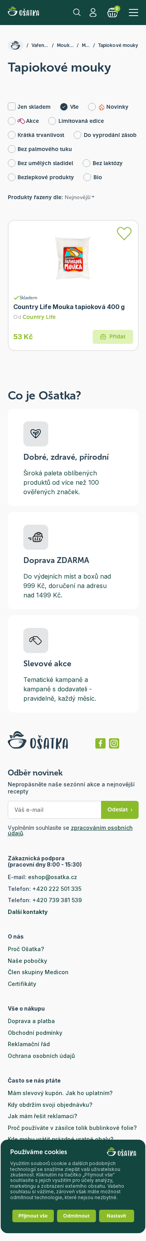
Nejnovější (77, 197)
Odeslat (117, 809)
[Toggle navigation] (133, 12)
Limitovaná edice (81, 121)
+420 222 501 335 (56, 888)
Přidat (117, 336)
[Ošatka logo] (23, 12)
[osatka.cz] (15, 45)
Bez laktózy (108, 163)
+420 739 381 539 (57, 900)
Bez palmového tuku (45, 149)
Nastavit (116, 1216)
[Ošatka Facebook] (100, 743)
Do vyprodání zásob (110, 135)
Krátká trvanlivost (41, 135)
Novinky (117, 107)
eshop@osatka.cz (52, 877)
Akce (32, 121)
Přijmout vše (32, 1216)
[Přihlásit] (124, 233)
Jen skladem (34, 107)
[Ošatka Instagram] (114, 743)
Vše (74, 107)
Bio (97, 177)
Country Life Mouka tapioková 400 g (69, 307)
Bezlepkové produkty (46, 177)
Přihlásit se (94, 12)
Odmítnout (76, 1216)
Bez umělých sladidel (45, 163)
